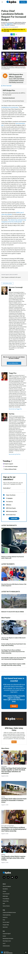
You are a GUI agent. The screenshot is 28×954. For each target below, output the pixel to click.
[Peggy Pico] (4, 376)
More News (5, 748)
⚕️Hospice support (8, 463)
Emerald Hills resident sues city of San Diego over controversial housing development (13, 658)
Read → (14, 742)
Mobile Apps (5, 896)
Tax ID (4, 943)
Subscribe (14, 518)
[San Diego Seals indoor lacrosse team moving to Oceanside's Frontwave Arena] (14, 788)
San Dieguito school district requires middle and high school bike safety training (13, 664)
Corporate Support (7, 933)
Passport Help (6, 924)
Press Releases (6, 898)
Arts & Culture (4, 766)
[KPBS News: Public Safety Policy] (14, 719)
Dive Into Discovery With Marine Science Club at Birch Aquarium (13, 584)
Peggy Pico (10, 23)
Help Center (5, 927)
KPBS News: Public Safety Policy (14, 729)
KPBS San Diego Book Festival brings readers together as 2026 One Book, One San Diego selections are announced (13, 770)
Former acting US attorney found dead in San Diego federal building (13, 644)
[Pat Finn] (4, 417)
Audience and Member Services (9, 912)
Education (3, 854)
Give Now (23, 2)
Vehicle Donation (6, 945)
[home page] (11, 2)
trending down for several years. (10, 107)
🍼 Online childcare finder (9, 469)
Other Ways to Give (7, 941)
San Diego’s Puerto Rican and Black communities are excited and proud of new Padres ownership (13, 651)
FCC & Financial (6, 893)
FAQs (4, 919)
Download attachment (9, 98)
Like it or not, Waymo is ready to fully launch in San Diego (13, 638)
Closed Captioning (6, 914)
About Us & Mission (7, 886)
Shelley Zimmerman (17, 82)
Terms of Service (6, 906)
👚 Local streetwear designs (10, 466)
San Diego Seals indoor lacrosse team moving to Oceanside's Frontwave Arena (14, 800)
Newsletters (5, 888)
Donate (14, 706)
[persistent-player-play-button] (2, 952)
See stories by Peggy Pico (15, 409)
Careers (4, 891)
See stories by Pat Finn (14, 454)
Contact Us (5, 917)
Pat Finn (7, 25)
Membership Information (8, 938)
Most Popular (5, 618)
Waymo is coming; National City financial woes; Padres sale (12, 557)
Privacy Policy (6, 901)
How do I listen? (6, 922)
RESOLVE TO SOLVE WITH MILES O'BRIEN (12, 611)
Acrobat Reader (20, 101)
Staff (4, 903)
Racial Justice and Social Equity (7, 825)
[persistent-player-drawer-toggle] (26, 952)
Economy (3, 797)
